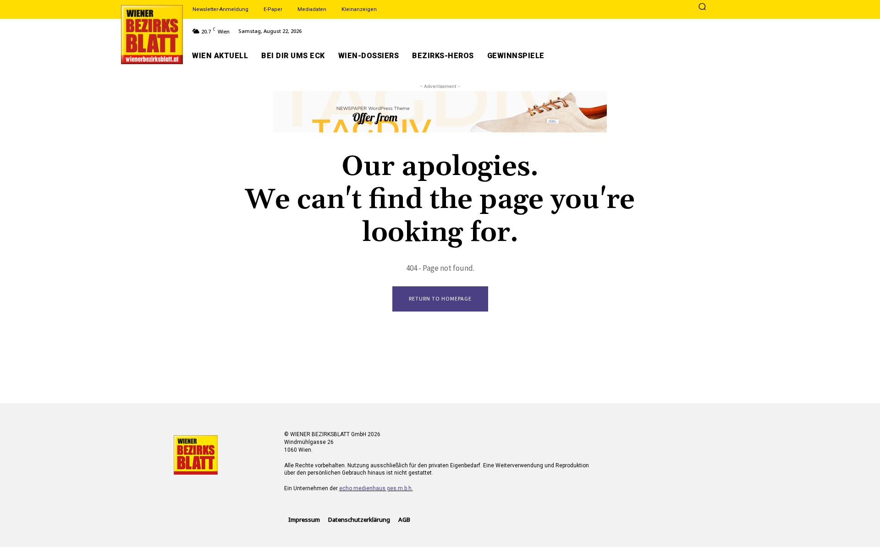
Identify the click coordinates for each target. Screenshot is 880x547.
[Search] (702, 7)
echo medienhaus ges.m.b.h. (376, 488)
